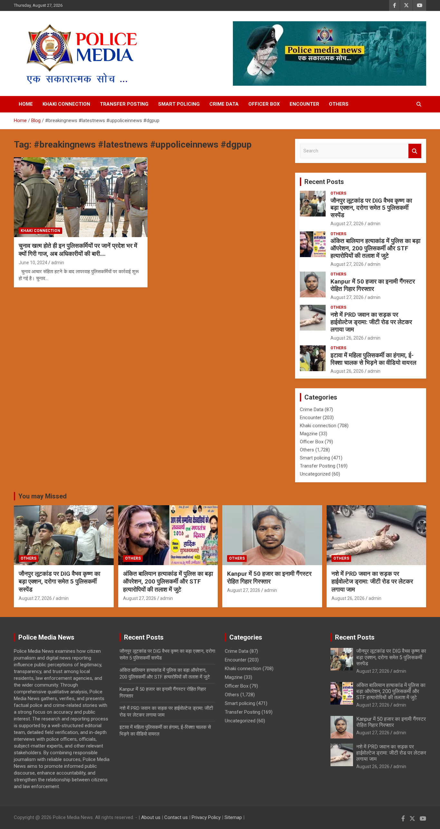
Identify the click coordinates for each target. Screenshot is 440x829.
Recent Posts (324, 182)
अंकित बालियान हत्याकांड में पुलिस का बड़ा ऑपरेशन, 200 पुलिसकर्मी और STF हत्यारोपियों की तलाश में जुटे (375, 248)
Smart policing (179, 104)
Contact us (176, 817)
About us (150, 817)
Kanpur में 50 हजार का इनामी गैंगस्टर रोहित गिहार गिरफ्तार (372, 285)
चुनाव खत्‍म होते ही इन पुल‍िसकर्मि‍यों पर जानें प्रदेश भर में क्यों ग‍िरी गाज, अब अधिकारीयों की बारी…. (78, 249)
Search (414, 151)
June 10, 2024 (33, 262)
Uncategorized (315, 474)
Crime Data (224, 104)
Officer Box (264, 104)
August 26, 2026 (347, 338)
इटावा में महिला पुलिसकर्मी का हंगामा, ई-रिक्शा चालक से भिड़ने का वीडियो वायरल (373, 359)
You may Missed (42, 496)
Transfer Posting (124, 104)
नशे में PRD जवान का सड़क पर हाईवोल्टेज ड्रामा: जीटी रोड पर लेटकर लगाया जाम (371, 322)
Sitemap (233, 817)
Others (339, 104)
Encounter (304, 104)
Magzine (309, 434)
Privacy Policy (206, 817)
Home (26, 104)
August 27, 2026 (347, 223)
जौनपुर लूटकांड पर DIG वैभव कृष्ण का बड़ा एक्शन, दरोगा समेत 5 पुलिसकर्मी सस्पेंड (371, 208)
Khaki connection (66, 104)
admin (57, 262)
